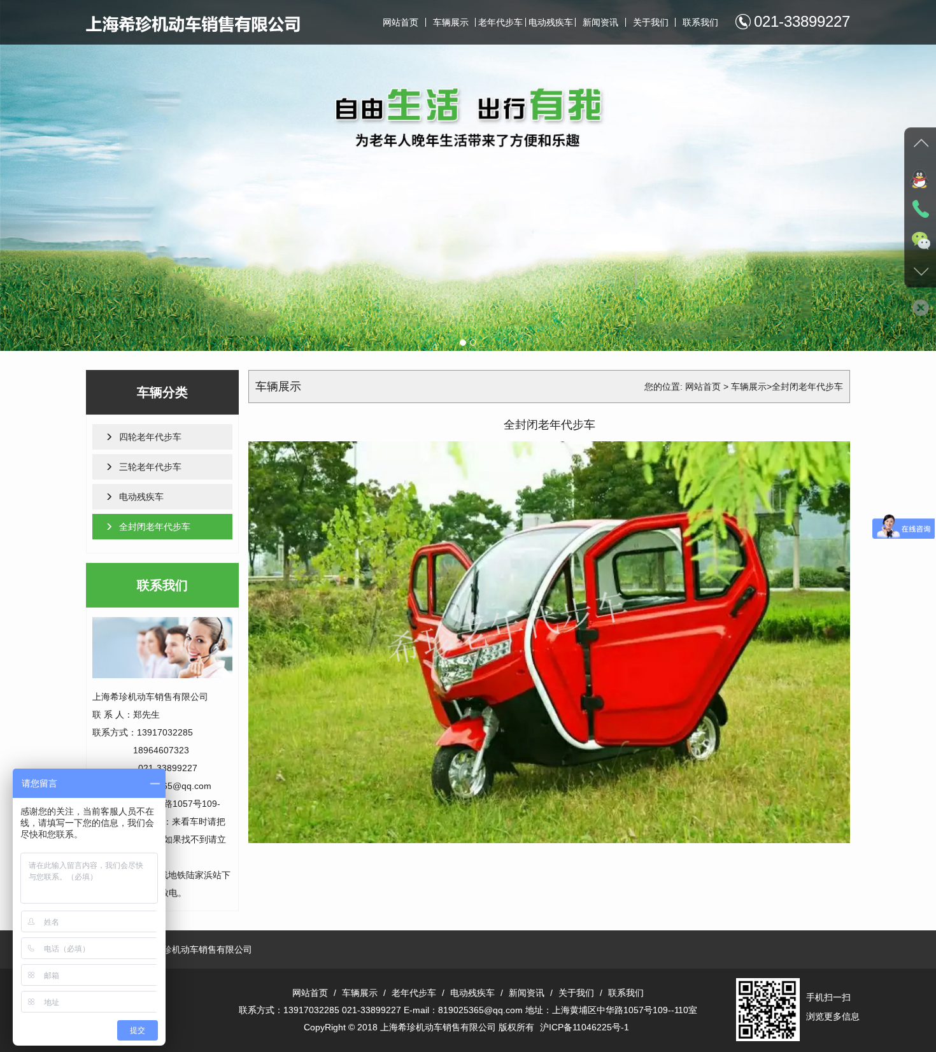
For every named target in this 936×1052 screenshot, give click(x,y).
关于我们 (651, 22)
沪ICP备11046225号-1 (584, 1027)
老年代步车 (500, 22)
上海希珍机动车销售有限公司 (194, 949)
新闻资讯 (600, 22)
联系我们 (700, 22)
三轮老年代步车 (150, 467)
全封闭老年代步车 (154, 527)
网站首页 (400, 22)
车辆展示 (451, 22)
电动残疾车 (550, 22)
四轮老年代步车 (150, 437)
